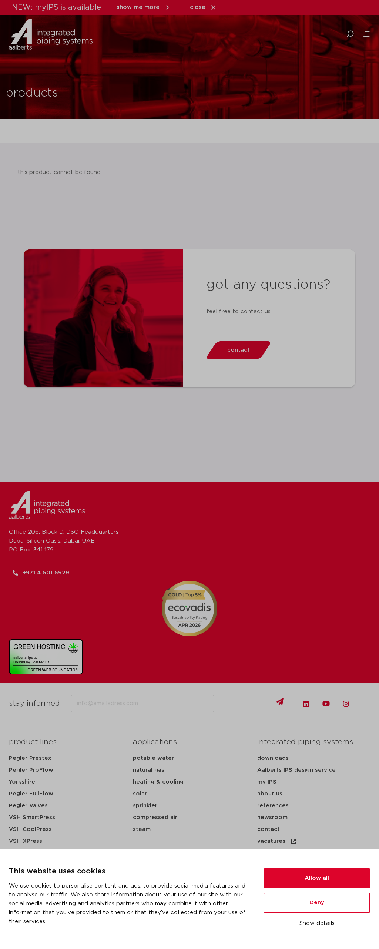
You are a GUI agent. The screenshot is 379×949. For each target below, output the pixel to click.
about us (269, 794)
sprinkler (145, 805)
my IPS (266, 782)
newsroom (272, 817)
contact (268, 829)
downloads (273, 758)
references (273, 805)
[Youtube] (326, 704)
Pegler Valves (28, 805)
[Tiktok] (366, 704)
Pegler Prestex (30, 758)
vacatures (271, 841)
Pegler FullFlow (31, 794)
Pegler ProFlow (31, 770)
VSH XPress (25, 841)
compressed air (155, 817)
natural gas (148, 770)
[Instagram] (346, 704)
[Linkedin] (306, 704)
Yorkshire (22, 782)
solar (140, 794)
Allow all (317, 878)
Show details (317, 923)
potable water (153, 758)
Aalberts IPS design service (296, 770)
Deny (316, 902)
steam (142, 829)
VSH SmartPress (32, 817)
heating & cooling (158, 782)
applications (155, 742)
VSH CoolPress (30, 829)
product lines (33, 742)
